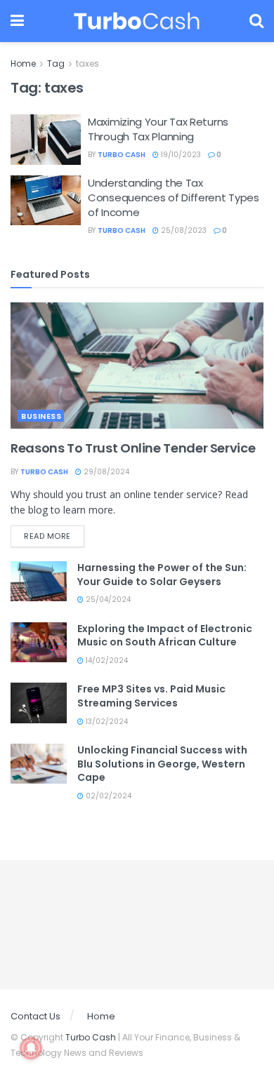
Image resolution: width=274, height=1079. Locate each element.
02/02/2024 (107, 796)
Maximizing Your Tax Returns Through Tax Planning (158, 129)
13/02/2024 (106, 721)
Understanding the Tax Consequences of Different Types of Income (173, 197)
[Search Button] (256, 21)
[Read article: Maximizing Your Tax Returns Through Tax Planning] (46, 139)
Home (23, 63)
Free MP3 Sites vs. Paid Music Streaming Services (151, 696)
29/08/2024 (105, 472)
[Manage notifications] (31, 1048)
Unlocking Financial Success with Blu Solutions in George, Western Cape (162, 763)
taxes (87, 63)
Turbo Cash (121, 154)
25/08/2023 (183, 230)
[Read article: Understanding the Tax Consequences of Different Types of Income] (46, 200)
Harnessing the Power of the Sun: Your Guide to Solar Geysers (162, 575)
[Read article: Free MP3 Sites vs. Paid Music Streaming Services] (39, 703)
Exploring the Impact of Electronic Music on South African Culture (164, 636)
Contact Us (35, 1016)
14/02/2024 (106, 660)
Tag (56, 63)
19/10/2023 (180, 154)
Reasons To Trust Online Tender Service (133, 448)
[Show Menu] (17, 21)
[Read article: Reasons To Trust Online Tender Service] (137, 365)
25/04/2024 (107, 599)
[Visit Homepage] (137, 21)
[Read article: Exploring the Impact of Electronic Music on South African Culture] (39, 642)
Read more (54, 536)
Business (41, 416)
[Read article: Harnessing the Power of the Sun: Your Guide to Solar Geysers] (39, 581)
